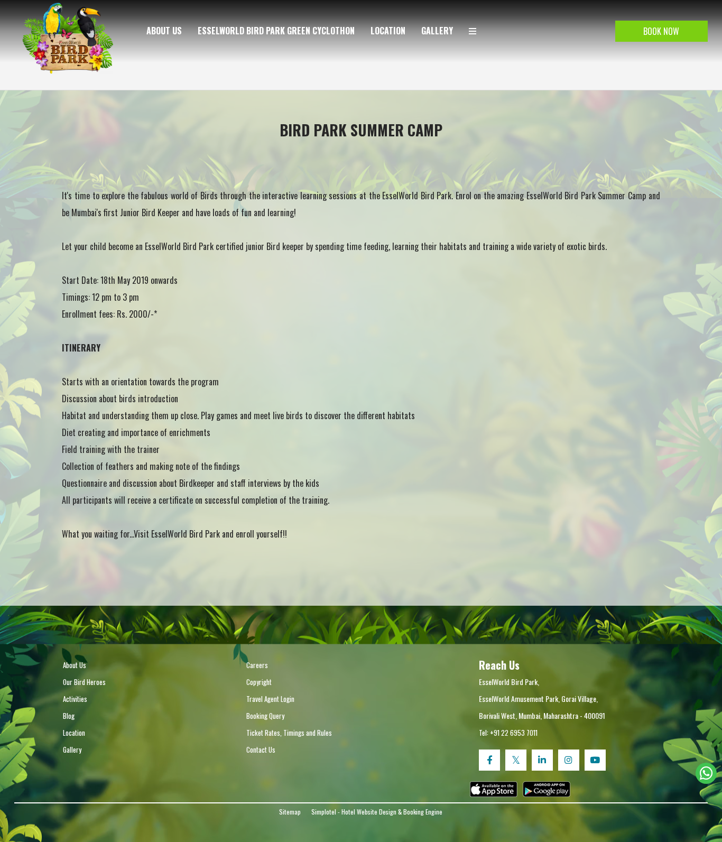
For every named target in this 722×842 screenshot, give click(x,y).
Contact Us (260, 749)
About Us (164, 30)
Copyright (259, 682)
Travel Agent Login (270, 698)
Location (388, 30)
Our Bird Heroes (84, 682)
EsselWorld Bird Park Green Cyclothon (276, 30)
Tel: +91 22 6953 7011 (508, 732)
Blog (69, 715)
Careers (257, 665)
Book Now (661, 31)
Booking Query (265, 715)
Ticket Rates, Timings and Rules (289, 732)
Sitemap (290, 812)
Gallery (437, 30)
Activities (75, 698)
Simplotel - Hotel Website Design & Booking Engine (376, 812)
